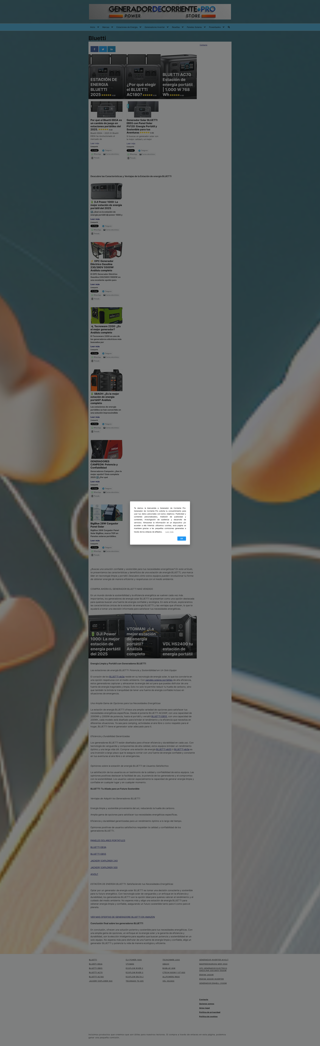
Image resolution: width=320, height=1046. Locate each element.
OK (181, 538)
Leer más (169, 532)
